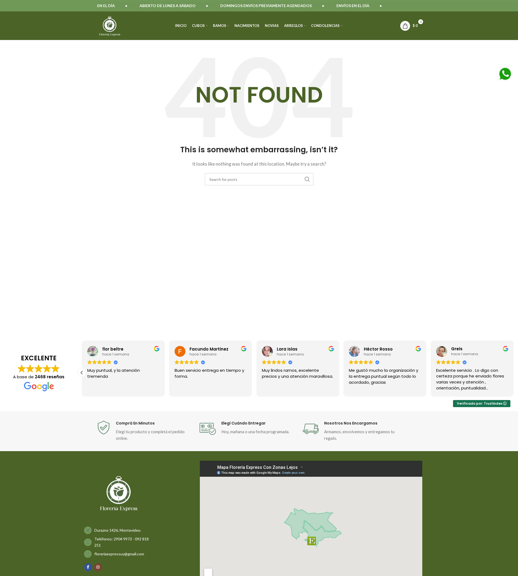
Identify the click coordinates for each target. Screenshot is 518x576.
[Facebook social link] (88, 567)
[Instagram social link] (98, 567)
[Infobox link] (145, 431)
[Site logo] (109, 25)
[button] (514, 372)
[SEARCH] (307, 179)
